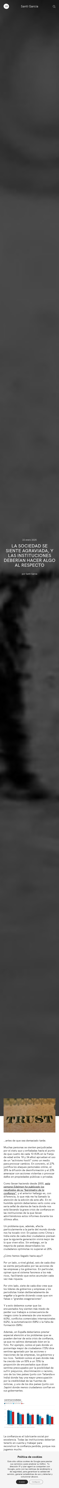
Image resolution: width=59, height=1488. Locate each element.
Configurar (36, 1482)
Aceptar (22, 1482)
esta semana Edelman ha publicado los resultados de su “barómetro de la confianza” (27, 1188)
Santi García (29, 6)
